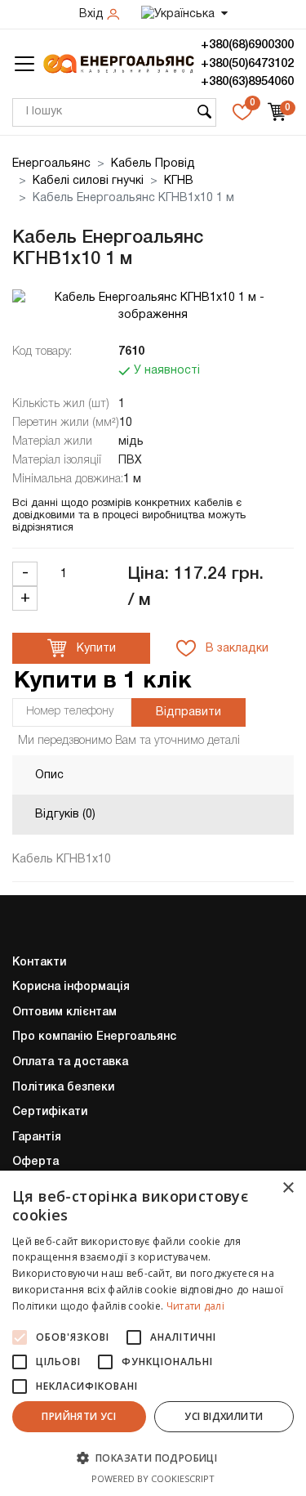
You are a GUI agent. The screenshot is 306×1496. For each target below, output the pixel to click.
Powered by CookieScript (153, 1478)
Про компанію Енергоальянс (94, 1037)
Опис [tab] (49, 775)
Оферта (35, 1162)
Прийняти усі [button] (79, 1416)
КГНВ (178, 181)
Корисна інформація (71, 987)
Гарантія (36, 1137)
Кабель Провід (153, 164)
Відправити (188, 712)
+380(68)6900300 (247, 45)
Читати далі (195, 1306)
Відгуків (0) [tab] (65, 814)
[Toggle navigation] (24, 64)
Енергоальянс (51, 164)
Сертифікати (49, 1112)
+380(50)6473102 (247, 63)
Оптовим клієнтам (64, 1012)
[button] (153, 1457)
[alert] (153, 1333)
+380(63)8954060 (247, 81)
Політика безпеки (63, 1087)
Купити (94, 648)
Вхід (93, 14)
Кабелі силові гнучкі (88, 181)
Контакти (39, 962)
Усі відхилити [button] (223, 1416)
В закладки (235, 648)
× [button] (288, 1188)
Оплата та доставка (70, 1062)
